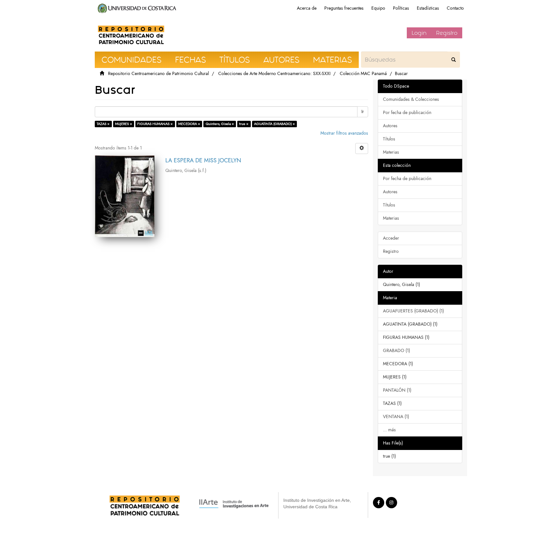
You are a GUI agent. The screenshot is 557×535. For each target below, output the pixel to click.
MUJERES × (123, 123)
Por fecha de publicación (407, 113)
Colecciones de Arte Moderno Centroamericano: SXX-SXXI (274, 74)
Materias (391, 152)
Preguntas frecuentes (344, 8)
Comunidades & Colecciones (411, 99)
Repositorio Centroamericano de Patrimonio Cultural (158, 74)
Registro (446, 32)
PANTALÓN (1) (397, 390)
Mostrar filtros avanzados (344, 133)
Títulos (389, 139)
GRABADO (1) (396, 351)
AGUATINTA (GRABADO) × (274, 123)
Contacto (455, 8)
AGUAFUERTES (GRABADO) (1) (413, 311)
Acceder (391, 238)
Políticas (401, 8)
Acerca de (307, 8)
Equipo (378, 8)
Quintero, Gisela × (220, 123)
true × (244, 123)
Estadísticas (428, 8)
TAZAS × (103, 123)
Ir (362, 112)
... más (389, 430)
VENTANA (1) (396, 417)
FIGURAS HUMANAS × (155, 123)
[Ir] (453, 60)
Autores (390, 126)
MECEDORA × (189, 123)
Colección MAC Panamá (363, 74)
